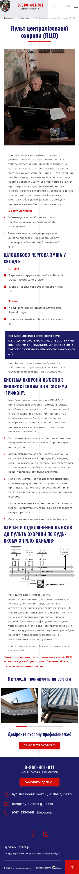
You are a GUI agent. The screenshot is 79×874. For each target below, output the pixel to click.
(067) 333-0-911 (23, 812)
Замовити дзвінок (40, 782)
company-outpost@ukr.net (32, 804)
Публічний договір (16, 847)
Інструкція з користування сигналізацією (31, 853)
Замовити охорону (39, 745)
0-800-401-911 (30, 5)
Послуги (24, 18)
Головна (8, 18)
